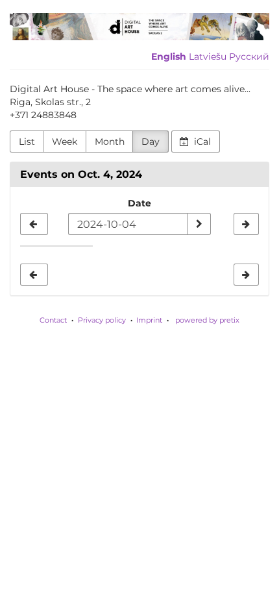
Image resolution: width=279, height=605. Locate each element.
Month (110, 141)
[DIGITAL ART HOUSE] (139, 26)
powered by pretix (207, 320)
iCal (201, 141)
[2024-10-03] (34, 224)
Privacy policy (102, 320)
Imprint (149, 320)
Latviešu (207, 56)
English (168, 56)
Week (64, 141)
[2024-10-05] (246, 224)
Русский (249, 56)
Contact (53, 320)
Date (139, 203)
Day (150, 141)
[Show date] (198, 224)
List (27, 141)
